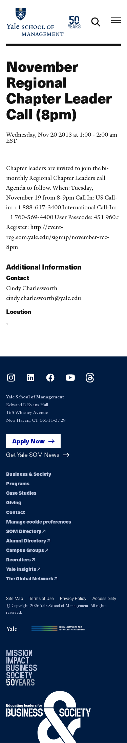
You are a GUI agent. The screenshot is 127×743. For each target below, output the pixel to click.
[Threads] (90, 380)
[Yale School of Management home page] (35, 22)
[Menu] (116, 20)
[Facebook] (50, 380)
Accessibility (104, 598)
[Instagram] (11, 380)
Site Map (14, 598)
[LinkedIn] (31, 380)
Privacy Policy (73, 598)
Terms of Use (41, 598)
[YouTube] (70, 380)
